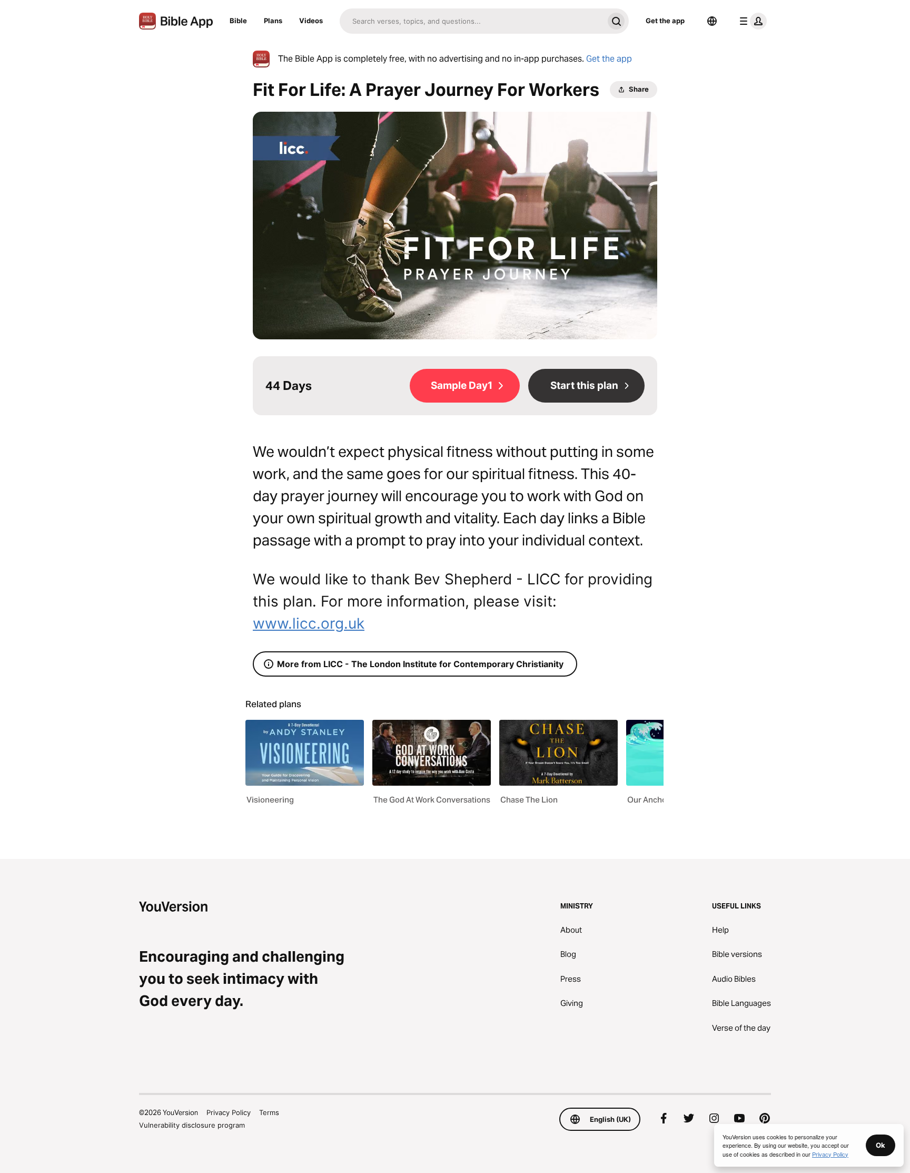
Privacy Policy (228, 1112)
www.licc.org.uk (308, 623)
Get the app (665, 20)
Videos (311, 20)
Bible (238, 20)
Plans (273, 20)
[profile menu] (751, 21)
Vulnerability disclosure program (192, 1125)
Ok (880, 1145)
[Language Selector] (712, 21)
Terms (269, 1112)
